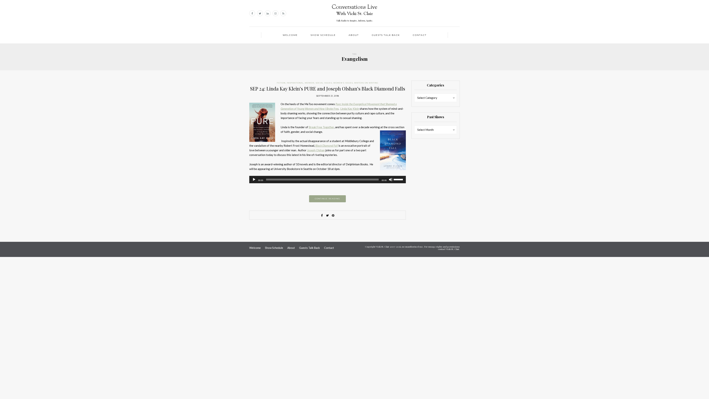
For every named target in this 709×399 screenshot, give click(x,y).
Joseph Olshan (316, 150)
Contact (420, 35)
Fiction (281, 83)
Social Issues (324, 83)
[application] (327, 179)
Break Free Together (321, 127)
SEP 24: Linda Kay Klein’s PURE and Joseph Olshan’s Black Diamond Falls (327, 88)
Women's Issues (343, 83)
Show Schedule (323, 35)
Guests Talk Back (386, 35)
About (354, 35)
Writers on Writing (366, 83)
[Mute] (391, 179)
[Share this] (322, 215)
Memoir (309, 83)
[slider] (399, 179)
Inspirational (295, 83)
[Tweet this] (327, 215)
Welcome (290, 35)
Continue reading (327, 198)
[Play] (254, 179)
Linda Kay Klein (349, 108)
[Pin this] (333, 215)
